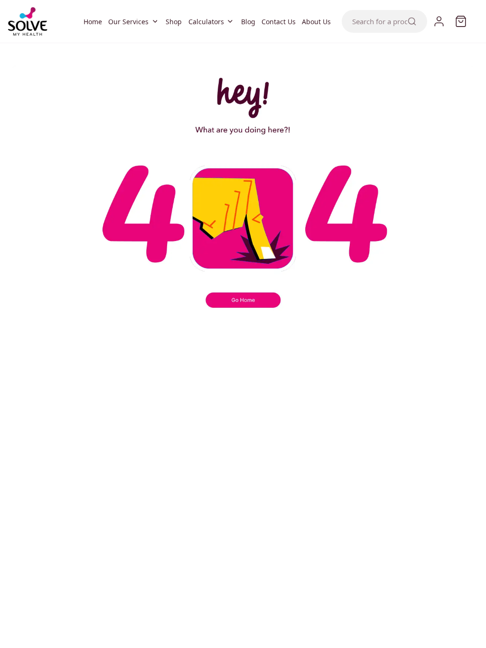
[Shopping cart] (461, 21)
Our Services (128, 21)
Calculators (205, 21)
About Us (316, 21)
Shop (173, 21)
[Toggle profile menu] (439, 21)
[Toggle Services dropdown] (155, 21)
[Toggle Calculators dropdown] (230, 21)
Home (93, 21)
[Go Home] (243, 305)
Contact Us (278, 21)
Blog (248, 21)
